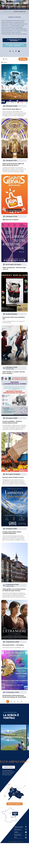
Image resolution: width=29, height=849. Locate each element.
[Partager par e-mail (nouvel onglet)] (19, 51)
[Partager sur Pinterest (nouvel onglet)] (16, 51)
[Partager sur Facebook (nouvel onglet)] (10, 51)
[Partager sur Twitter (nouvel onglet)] (13, 51)
